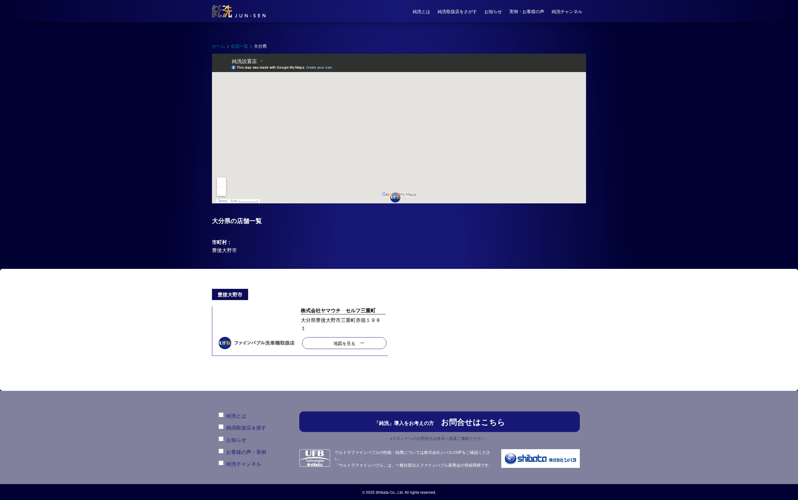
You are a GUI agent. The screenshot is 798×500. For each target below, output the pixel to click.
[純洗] (239, 11)
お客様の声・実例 (246, 451)
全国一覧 (239, 46)
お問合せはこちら (439, 421)
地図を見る (344, 343)
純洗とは (236, 415)
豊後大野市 (224, 250)
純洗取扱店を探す (246, 427)
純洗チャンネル (243, 463)
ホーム (218, 46)
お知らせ (236, 439)
